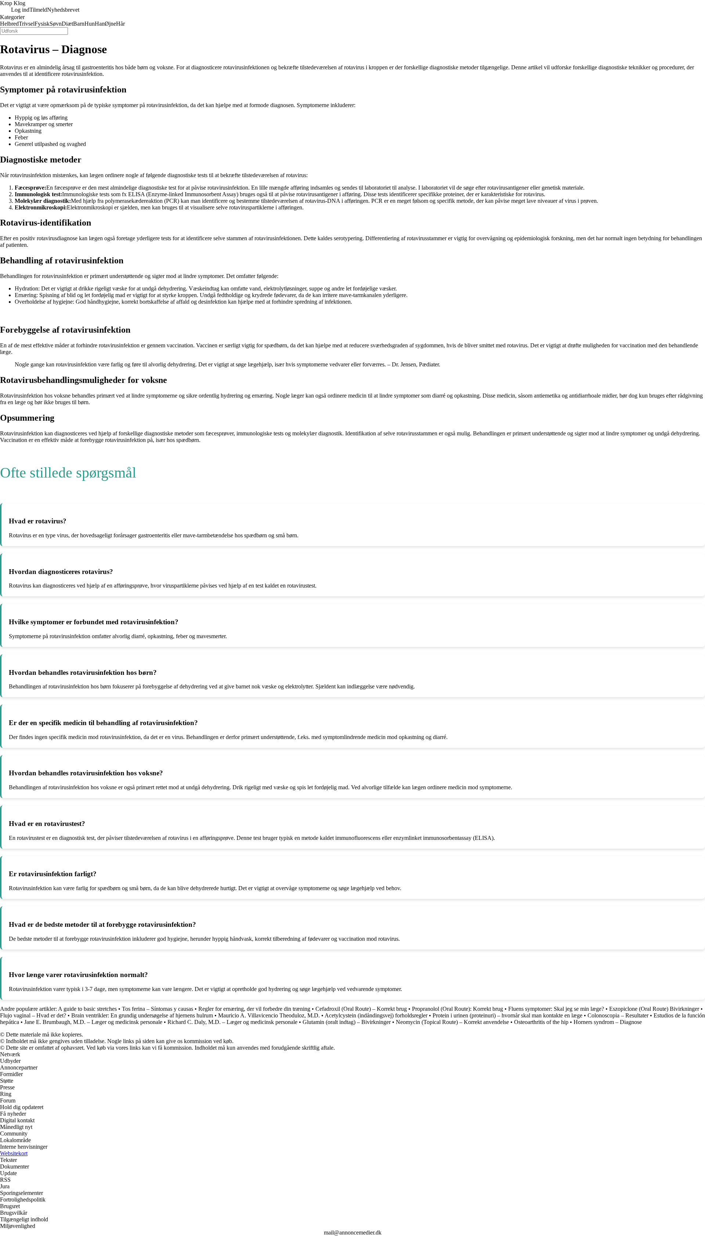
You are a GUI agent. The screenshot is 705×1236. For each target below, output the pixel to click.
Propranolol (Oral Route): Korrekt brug (457, 1009)
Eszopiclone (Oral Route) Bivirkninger (654, 1009)
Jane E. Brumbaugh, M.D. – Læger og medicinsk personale (93, 1022)
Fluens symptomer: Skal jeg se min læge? (556, 1009)
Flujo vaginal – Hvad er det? (33, 1015)
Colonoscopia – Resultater (618, 1015)
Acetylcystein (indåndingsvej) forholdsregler (376, 1015)
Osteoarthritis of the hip (541, 1022)
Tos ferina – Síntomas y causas (157, 1009)
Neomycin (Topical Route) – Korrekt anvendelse (452, 1022)
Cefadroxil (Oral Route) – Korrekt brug (361, 1009)
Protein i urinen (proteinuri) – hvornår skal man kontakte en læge (507, 1015)
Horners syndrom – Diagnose (608, 1022)
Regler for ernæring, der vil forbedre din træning (254, 1009)
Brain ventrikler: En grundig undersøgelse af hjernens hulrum (142, 1015)
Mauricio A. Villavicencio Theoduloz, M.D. (269, 1015)
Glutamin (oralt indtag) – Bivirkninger (347, 1022)
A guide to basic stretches (87, 1009)
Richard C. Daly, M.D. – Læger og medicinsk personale (232, 1022)
